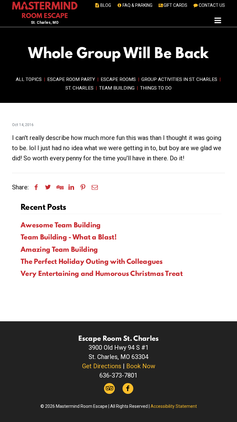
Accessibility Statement (174, 406)
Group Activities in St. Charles (179, 79)
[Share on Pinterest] (83, 187)
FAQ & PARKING (137, 5)
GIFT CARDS (175, 5)
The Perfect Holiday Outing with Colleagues (92, 261)
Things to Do (156, 88)
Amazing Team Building (59, 249)
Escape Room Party (71, 79)
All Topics (29, 79)
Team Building (117, 88)
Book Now (140, 366)
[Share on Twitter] (48, 187)
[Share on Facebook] (36, 187)
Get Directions (101, 366)
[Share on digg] (59, 187)
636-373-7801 (118, 375)
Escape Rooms (118, 79)
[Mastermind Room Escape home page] (44, 9)
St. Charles (79, 88)
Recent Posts (43, 206)
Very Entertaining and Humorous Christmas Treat (102, 273)
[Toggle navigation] (217, 20)
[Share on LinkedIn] (71, 187)
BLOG (105, 5)
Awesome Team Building (61, 225)
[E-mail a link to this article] (94, 187)
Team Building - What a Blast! (69, 237)
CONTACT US (212, 5)
